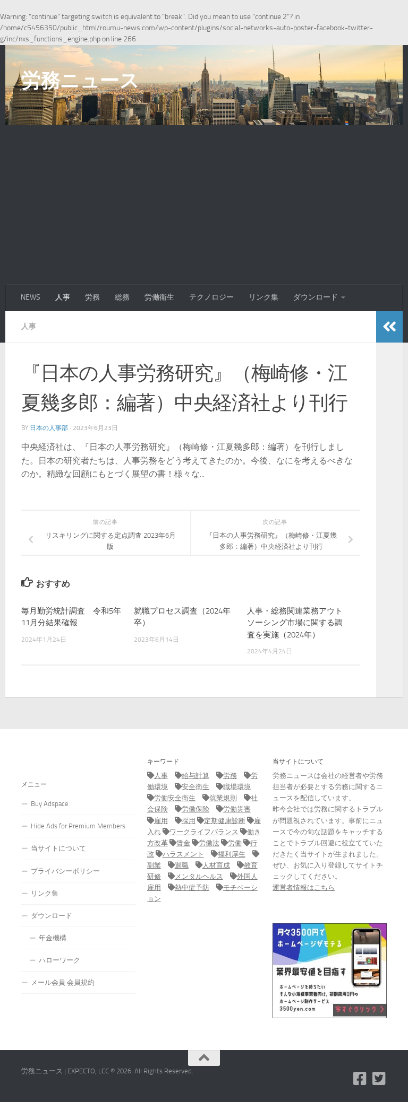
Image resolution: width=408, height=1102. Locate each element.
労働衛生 (159, 297)
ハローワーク (59, 960)
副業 (154, 865)
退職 (182, 865)
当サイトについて (58, 848)
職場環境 (237, 787)
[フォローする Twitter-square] (379, 1078)
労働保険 (195, 809)
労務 (92, 297)
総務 (122, 297)
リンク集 (263, 297)
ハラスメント (183, 854)
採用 (189, 821)
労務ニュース (80, 80)
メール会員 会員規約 (63, 982)
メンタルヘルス (199, 876)
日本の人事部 (49, 428)
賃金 (183, 843)
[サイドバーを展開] (389, 327)
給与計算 (195, 776)
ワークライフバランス (204, 832)
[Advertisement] (204, 204)
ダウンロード (315, 297)
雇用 (161, 821)
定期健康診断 (224, 821)
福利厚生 (231, 854)
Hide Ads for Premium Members (78, 826)
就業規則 (223, 798)
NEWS (30, 297)
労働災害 (237, 809)
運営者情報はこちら (304, 887)
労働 (235, 843)
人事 (62, 297)
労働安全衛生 (175, 798)
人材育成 (216, 865)
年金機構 (52, 938)
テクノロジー (211, 297)
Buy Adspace (50, 804)
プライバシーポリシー (65, 871)
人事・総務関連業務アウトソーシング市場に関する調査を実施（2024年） (295, 623)
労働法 (209, 843)
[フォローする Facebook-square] (360, 1078)
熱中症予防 (192, 887)
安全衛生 (195, 787)
